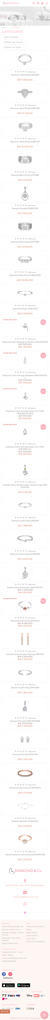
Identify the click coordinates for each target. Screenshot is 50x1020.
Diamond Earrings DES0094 (25, 754)
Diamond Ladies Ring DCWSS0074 (25, 788)
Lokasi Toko (30, 939)
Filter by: (13, 42)
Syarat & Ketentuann (10, 943)
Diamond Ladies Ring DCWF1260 (25, 108)
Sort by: (11, 37)
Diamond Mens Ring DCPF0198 (25, 242)
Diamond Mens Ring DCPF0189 (25, 175)
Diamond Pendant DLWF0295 (25, 208)
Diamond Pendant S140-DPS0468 (25, 721)
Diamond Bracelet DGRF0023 (25, 821)
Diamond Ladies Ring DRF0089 (25, 687)
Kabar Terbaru (31, 932)
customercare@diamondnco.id (25, 897)
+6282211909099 (9, 961)
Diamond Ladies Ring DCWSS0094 (25, 275)
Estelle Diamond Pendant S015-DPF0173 (25, 587)
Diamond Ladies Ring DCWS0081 (25, 554)
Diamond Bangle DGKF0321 (25, 309)
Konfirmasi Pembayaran (35, 941)
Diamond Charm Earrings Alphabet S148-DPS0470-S (25, 376)
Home (4, 27)
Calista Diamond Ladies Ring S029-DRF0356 (25, 854)
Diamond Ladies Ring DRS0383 (25, 75)
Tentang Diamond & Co (35, 926)
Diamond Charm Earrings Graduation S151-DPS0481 (25, 342)
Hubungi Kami (32, 935)
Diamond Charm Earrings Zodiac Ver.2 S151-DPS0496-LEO (25, 448)
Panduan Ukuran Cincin (11, 930)
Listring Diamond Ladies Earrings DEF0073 (25, 654)
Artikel (28, 930)
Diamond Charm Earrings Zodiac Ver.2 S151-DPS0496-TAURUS (25, 412)
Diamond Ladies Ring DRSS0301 (25, 621)
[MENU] (47, 3)
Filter (5, 1011)
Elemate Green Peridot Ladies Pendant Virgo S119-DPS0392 (25, 486)
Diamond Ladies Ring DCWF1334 (25, 142)
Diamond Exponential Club (12, 926)
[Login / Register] (42, 3)
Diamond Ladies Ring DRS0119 (25, 521)
